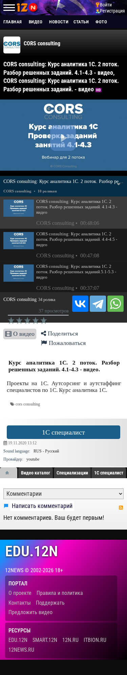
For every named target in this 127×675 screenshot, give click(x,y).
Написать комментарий (42, 506)
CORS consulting (42, 43)
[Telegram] (98, 304)
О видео (23, 333)
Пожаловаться (66, 343)
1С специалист (63, 432)
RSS (121, 508)
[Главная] (9, 472)
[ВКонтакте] (80, 304)
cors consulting (28, 404)
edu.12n (31, 551)
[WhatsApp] (115, 304)
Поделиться (62, 333)
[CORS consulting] (11, 45)
